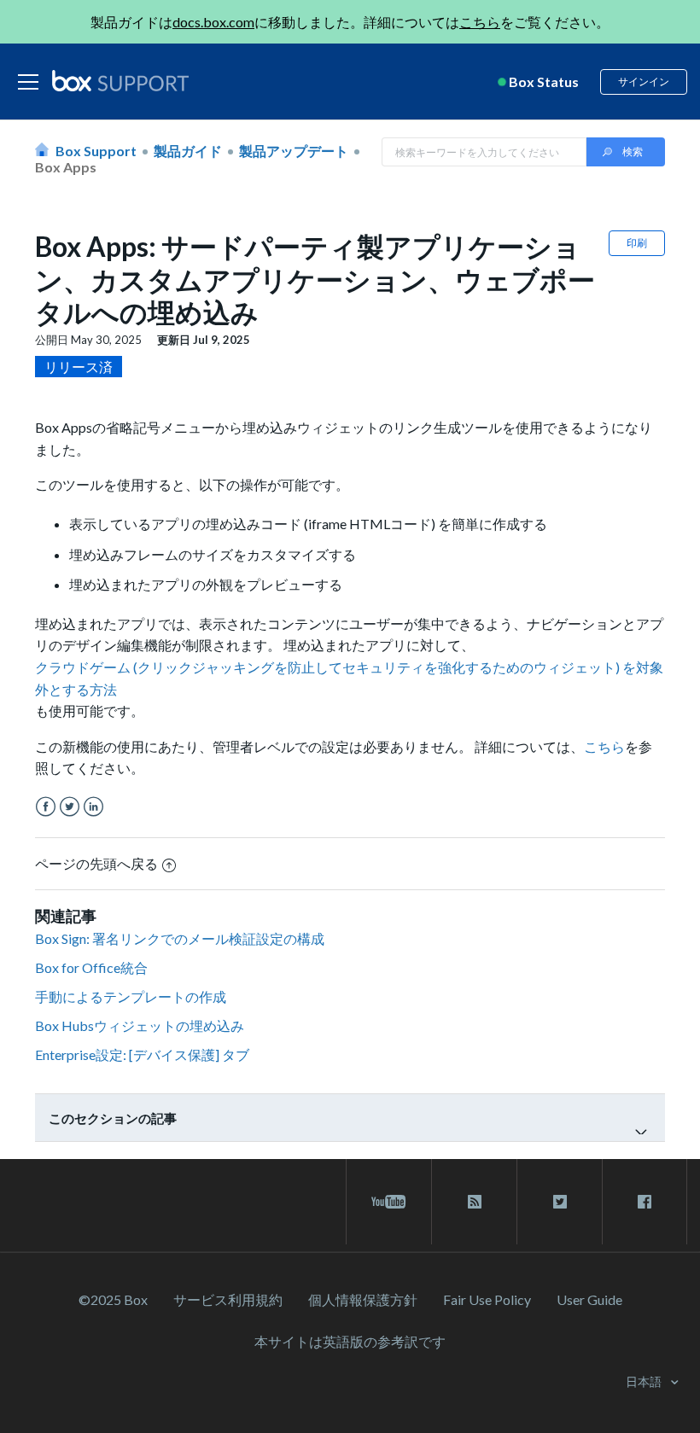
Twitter (69, 807)
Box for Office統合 (91, 967)
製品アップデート (293, 151)
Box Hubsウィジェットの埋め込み (139, 1025)
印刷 (637, 242)
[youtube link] (389, 1201)
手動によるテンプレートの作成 (130, 996)
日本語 (645, 1381)
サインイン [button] (643, 81)
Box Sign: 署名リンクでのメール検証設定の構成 (179, 938)
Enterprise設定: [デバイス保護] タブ (142, 1054)
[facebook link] (644, 1201)
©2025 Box (113, 1299)
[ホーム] (120, 82)
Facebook (45, 807)
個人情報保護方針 (362, 1299)
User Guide (589, 1299)
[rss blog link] (474, 1201)
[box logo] (120, 80)
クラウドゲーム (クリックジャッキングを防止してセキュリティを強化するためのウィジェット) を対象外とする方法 (349, 678)
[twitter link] (559, 1201)
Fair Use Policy (487, 1299)
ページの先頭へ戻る (96, 863)
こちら (479, 22)
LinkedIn (93, 807)
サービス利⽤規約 (228, 1299)
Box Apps (65, 167)
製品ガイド (188, 151)
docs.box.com (213, 22)
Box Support (96, 151)
